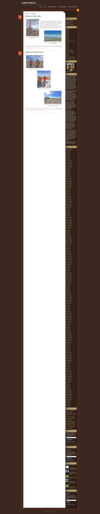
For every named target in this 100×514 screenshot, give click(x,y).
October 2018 (69, 261)
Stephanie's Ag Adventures (71, 421)
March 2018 (69, 272)
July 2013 (68, 363)
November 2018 (69, 259)
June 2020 (68, 230)
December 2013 (69, 355)
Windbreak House (70, 428)
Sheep (68, 55)
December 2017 (69, 277)
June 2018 (68, 267)
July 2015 (68, 324)
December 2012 (69, 374)
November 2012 (69, 376)
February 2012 (69, 391)
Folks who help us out (48, 46)
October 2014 (69, 339)
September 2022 (69, 186)
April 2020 (68, 233)
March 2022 (69, 196)
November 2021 (69, 202)
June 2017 (68, 287)
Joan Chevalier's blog (70, 416)
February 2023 (69, 178)
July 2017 (68, 285)
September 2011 (69, 399)
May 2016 (68, 308)
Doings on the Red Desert (34, 52)
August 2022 (69, 188)
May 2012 (68, 386)
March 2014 (69, 350)
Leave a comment (59, 46)
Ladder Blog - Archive (69, 20)
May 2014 (68, 347)
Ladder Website (68, 22)
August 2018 (69, 264)
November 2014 (69, 337)
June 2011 (68, 404)
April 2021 (68, 214)
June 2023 (68, 171)
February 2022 (69, 197)
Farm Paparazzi (69, 412)
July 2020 (68, 228)
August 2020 (69, 227)
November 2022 (69, 183)
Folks (44, 46)
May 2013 (68, 366)
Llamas (68, 47)
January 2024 (69, 160)
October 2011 (69, 397)
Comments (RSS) (53, 511)
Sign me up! (70, 439)
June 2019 (68, 248)
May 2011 (68, 405)
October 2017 (69, 280)
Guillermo (36, 110)
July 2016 (68, 305)
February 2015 (69, 332)
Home (40, 6)
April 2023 (68, 175)
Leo (38, 110)
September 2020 (69, 225)
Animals (68, 29)
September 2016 (69, 301)
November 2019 (69, 241)
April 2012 (68, 387)
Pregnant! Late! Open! (73, 469)
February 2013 (69, 371)
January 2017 (69, 295)
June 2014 (68, 345)
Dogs (68, 32)
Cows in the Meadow (52, 6)
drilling (32, 110)
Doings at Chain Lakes (33, 16)
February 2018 (69, 274)
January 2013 (69, 373)
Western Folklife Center (70, 24)
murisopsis (71, 477)
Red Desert (43, 110)
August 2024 (69, 150)
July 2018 (68, 266)
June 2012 (68, 384)
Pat (41, 110)
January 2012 (69, 392)
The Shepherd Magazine (71, 423)
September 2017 (69, 282)
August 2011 (69, 400)
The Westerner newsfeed (71, 424)
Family (42, 46)
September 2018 (69, 262)
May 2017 (68, 288)
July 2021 (68, 209)
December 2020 (69, 220)
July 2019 (68, 246)
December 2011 (69, 394)
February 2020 (69, 236)
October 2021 (69, 204)
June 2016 (68, 306)
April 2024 (68, 157)
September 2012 (69, 379)
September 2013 (69, 360)
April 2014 (68, 348)
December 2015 (69, 316)
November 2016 (69, 298)
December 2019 (69, 240)
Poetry (68, 53)
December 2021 (69, 201)
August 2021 (69, 207)
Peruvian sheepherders (46, 108)
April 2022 (68, 194)
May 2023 (68, 173)
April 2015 (68, 329)
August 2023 (69, 168)
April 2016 (68, 309)
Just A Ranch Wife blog (71, 418)
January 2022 (69, 199)
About (45, 6)
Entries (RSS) (47, 511)
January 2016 (69, 314)
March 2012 (69, 389)
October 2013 (69, 358)
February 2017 (69, 293)
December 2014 (69, 335)
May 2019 (68, 249)
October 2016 (69, 300)
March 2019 (69, 253)
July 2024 (68, 152)
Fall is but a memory (62, 6)
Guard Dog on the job (72, 6)
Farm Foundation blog (70, 410)
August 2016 (69, 303)
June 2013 (68, 365)
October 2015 (69, 319)
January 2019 (69, 256)
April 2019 (68, 251)
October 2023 (69, 165)
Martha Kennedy (72, 472)
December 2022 (69, 181)
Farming (68, 37)
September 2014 (69, 340)
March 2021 (69, 215)
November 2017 (69, 279)
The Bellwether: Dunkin (71, 58)
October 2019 (69, 243)
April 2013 (68, 368)
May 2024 (68, 155)
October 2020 (69, 223)
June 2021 (68, 210)
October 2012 (69, 378)
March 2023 (69, 176)
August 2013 (69, 361)
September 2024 (69, 149)
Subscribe (69, 458)
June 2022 (68, 191)
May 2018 (68, 269)
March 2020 (69, 235)
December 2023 (69, 162)
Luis (39, 110)
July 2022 (68, 189)
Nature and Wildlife (70, 50)
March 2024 (69, 158)
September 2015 (69, 321)
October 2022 (69, 184)
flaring (34, 110)
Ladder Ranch (29, 3)
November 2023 (69, 163)
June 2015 (68, 326)
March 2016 (69, 311)
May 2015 (68, 327)
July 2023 (68, 170)
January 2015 (69, 334)
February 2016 (69, 313)
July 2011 (68, 402)
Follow (69, 502)
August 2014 (69, 342)
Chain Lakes (29, 110)
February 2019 (69, 254)
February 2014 (69, 352)
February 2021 (69, 217)
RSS (77, 10)
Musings (52, 46)
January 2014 (69, 353)
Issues (68, 45)
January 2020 (69, 238)
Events (40, 46)
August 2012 (69, 381)
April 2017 (68, 290)
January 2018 (69, 275)
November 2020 (69, 222)
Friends (68, 42)
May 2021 (68, 212)
